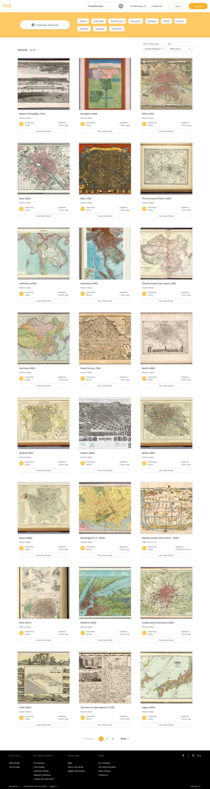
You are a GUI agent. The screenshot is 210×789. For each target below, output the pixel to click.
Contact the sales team (44, 778)
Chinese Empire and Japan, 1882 (159, 283)
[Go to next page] (124, 738)
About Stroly (14, 763)
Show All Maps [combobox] (152, 48)
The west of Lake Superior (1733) (97, 707)
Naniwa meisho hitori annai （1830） (161, 537)
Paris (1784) (148, 113)
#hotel (166, 21)
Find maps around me (47, 24)
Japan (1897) (148, 707)
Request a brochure (42, 774)
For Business (137, 6)
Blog (199, 755)
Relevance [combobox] (175, 48)
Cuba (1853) (25, 707)
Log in (177, 6)
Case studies (39, 767)
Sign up (198, 6)
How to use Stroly (75, 767)
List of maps (14, 767)
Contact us (103, 774)
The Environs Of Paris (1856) (156, 198)
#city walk (99, 21)
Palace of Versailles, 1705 (32, 113)
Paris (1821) (25, 198)
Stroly (27, 125)
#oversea (99, 28)
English (52, 786)
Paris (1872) (25, 622)
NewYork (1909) (88, 622)
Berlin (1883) (148, 452)
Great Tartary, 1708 (90, 368)
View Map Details (43, 131)
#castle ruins (117, 21)
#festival (84, 28)
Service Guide (73, 755)
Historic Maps (25, 118)
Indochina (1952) (89, 283)
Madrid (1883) (26, 452)
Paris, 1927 (86, 198)
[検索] (121, 6)
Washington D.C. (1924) (92, 537)
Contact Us (156, 6)
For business (39, 763)
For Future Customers (43, 755)
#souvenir (136, 21)
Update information (76, 770)
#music (180, 21)
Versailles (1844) (88, 113)
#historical (116, 28)
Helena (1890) (87, 452)
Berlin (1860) (148, 368)
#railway (152, 21)
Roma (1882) (25, 537)
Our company (104, 763)
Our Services (14, 755)
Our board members (107, 767)
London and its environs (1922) (158, 622)
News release (104, 770)
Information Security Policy (35, 786)
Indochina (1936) (28, 283)
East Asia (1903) (27, 368)
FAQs (70, 763)
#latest (83, 21)
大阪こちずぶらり (149, 542)
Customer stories (41, 770)
